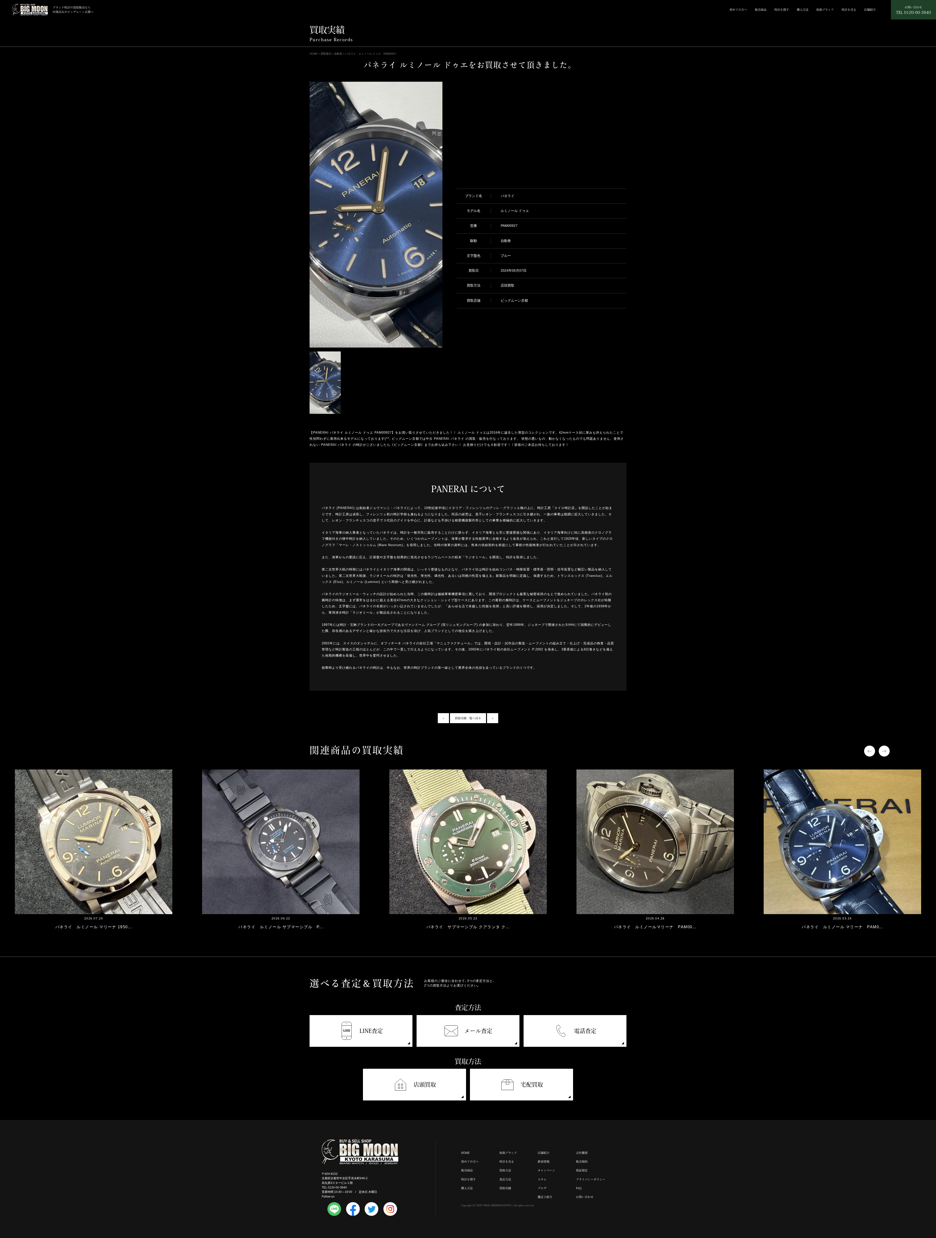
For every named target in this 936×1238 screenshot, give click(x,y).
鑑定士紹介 (545, 1197)
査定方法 (505, 1179)
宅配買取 (532, 1084)
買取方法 (505, 1170)
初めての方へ (738, 9)
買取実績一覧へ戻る (468, 718)
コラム (542, 1179)
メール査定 (478, 1031)
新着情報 (543, 1161)
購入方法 (803, 9)
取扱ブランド (825, 9)
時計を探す (781, 9)
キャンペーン (546, 1170)
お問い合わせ (585, 1197)
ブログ (542, 1188)
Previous (869, 751)
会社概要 (582, 1152)
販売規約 (582, 1161)
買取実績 (505, 1188)
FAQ (578, 1188)
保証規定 (582, 1170)
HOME (465, 1152)
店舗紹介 (870, 9)
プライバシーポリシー (590, 1179)
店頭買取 (425, 1084)
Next (884, 751)
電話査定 (585, 1031)
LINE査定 (371, 1031)
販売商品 (761, 9)
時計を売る (849, 9)
